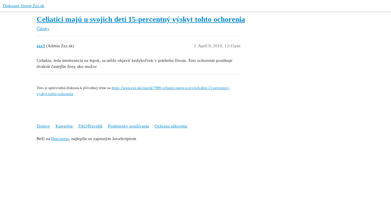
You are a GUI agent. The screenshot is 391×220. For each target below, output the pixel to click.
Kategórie (64, 126)
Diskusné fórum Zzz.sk (23, 5)
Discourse (60, 138)
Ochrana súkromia (171, 126)
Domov (43, 126)
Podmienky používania (128, 126)
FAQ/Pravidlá (90, 126)
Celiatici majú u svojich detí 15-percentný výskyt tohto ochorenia (141, 19)
